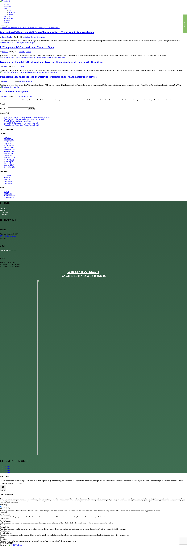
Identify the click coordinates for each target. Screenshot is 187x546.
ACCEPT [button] (18, 483)
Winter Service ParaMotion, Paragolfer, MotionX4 (21, 125)
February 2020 (9, 147)
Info (5, 8)
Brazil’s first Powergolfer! (14, 91)
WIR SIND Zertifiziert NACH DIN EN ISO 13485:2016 (83, 273)
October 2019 (9, 151)
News (11, 14)
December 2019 (9, 149)
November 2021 (9, 145)
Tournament (41, 37)
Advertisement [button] (5, 531)
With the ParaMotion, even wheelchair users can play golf (24, 119)
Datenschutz (4, 212)
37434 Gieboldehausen (8, 236)
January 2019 (9, 155)
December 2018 (9, 157)
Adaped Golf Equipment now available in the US (21, 123)
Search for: (3, 108)
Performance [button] (4, 519)
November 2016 (9, 167)
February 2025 (9, 140)
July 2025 (7, 138)
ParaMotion (8, 6)
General (33, 37)
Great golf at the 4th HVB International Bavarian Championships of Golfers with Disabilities (51, 62)
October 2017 (9, 161)
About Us (12, 12)
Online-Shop (8, 18)
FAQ (10, 10)
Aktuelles (26, 37)
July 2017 (7, 163)
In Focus (7, 179)
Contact (7, 20)
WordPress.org (9, 197)
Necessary (6, 507)
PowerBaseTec (7, 37)
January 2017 (9, 165)
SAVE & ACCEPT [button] (6, 543)
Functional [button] (3, 513)
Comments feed (9, 196)
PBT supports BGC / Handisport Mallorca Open (27, 47)
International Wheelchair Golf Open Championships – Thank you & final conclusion (47, 32)
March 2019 (8, 153)
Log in (6, 192)
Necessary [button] (3, 505)
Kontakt (3, 210)
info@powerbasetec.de (8, 250)
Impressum (3, 214)
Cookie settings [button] (7, 483)
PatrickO (5, 52)
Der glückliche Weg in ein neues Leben (17, 121)
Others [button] (2, 537)
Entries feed (8, 194)
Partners (7, 16)
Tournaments (8, 183)
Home (6, 5)
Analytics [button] (3, 525)
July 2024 (7, 143)
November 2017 (9, 159)
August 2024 (8, 142)
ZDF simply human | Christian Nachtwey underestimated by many (27, 117)
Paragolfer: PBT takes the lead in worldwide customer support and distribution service (48, 76)
